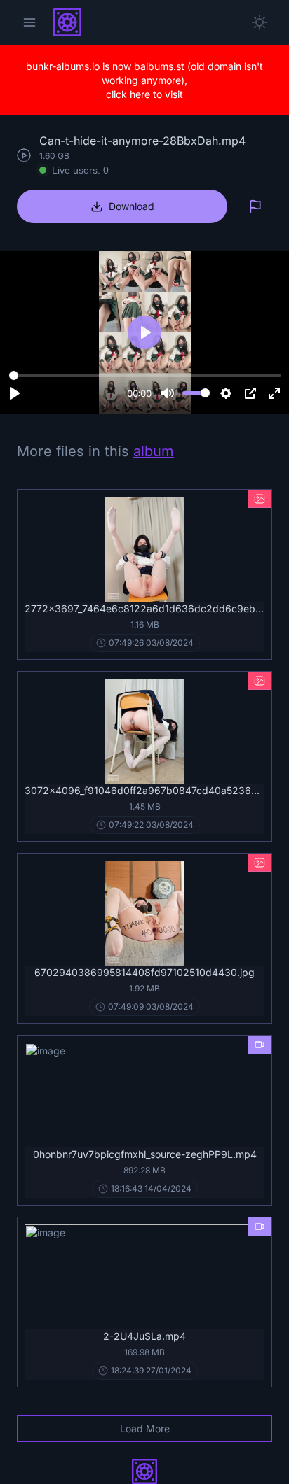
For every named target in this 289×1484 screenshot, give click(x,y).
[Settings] (226, 393)
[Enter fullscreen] (274, 393)
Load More (145, 1428)
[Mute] (167, 393)
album (153, 451)
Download (131, 206)
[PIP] (250, 393)
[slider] (145, 376)
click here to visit (144, 94)
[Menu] (29, 22)
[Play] (15, 393)
